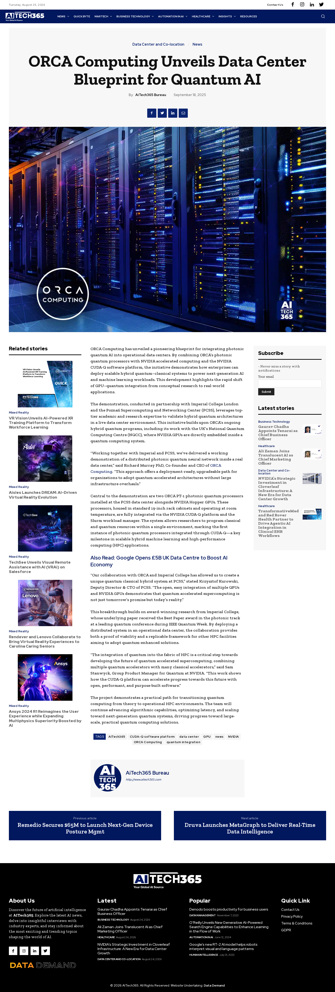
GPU (207, 737)
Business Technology (274, 421)
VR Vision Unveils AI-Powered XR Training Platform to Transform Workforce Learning (41, 423)
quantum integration (184, 742)
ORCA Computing (148, 742)
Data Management (202, 915)
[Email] (183, 113)
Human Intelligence (203, 955)
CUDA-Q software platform (152, 737)
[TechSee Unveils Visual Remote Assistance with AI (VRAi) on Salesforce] (45, 528)
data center (189, 737)
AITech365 (116, 737)
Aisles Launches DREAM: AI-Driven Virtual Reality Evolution (43, 495)
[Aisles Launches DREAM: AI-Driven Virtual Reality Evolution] (45, 458)
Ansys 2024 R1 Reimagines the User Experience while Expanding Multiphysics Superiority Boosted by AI (45, 718)
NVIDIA (233, 737)
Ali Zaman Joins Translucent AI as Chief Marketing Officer (275, 457)
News (197, 44)
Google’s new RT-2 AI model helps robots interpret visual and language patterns (223, 946)
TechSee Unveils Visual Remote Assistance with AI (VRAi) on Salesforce (40, 567)
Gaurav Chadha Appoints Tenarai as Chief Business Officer (278, 432)
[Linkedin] (312, 5)
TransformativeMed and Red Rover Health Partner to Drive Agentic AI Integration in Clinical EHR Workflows (278, 523)
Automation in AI (201, 937)
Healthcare (266, 446)
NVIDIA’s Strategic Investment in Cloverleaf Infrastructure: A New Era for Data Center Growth (276, 488)
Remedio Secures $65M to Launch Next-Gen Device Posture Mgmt (85, 828)
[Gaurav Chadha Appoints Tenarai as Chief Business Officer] (312, 429)
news (219, 737)
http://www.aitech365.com (143, 779)
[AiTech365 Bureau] (107, 778)
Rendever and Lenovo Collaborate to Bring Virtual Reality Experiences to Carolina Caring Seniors (45, 641)
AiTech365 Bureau (150, 95)
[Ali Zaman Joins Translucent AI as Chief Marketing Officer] (312, 454)
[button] (323, 16)
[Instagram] (302, 5)
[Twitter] (321, 5)
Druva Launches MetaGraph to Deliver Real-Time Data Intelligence (250, 828)
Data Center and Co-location (158, 44)
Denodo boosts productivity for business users (228, 909)
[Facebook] (292, 5)
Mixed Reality (19, 412)
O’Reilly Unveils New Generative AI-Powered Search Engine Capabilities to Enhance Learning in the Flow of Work (228, 927)
